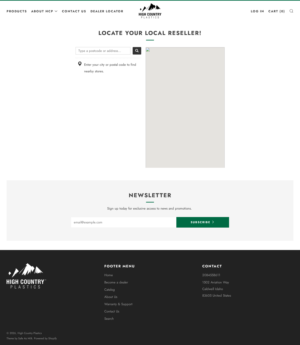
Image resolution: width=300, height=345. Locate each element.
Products (17, 11)
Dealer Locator (106, 11)
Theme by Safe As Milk (19, 338)
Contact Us (74, 11)
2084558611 (211, 275)
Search (109, 318)
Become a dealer (116, 282)
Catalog (109, 289)
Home (108, 275)
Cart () (276, 11)
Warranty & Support (118, 304)
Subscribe (200, 222)
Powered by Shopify (45, 338)
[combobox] (103, 51)
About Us (110, 296)
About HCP (42, 11)
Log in (257, 11)
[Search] (137, 51)
